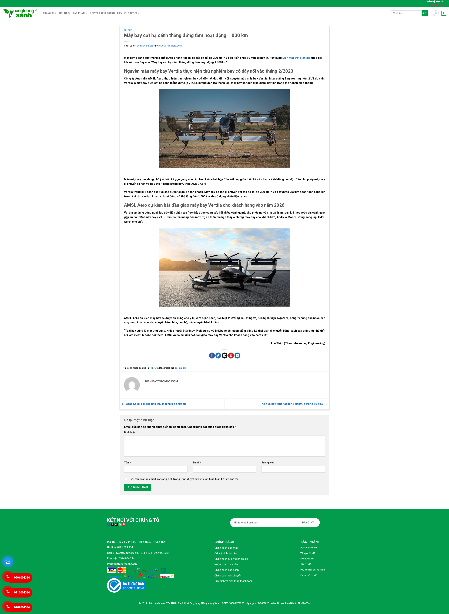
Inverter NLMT (307, 558)
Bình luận (131, 432)
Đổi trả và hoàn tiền (226, 553)
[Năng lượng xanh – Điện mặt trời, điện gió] (20, 13)
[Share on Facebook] (212, 356)
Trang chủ (49, 13)
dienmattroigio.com (170, 46)
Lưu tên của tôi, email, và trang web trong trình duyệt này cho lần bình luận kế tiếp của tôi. (184, 479)
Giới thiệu (64, 13)
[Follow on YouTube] (123, 524)
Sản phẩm (79, 13)
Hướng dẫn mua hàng (227, 564)
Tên (127, 462)
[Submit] (425, 13)
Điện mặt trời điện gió (296, 57)
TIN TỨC (128, 30)
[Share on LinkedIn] (237, 356)
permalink (180, 368)
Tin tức (132, 13)
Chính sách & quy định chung (231, 558)
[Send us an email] (116, 524)
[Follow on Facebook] (108, 524)
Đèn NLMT (305, 564)
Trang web (268, 462)
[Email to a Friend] (224, 356)
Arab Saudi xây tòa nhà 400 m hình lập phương (155, 404)
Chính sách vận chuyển (228, 575)
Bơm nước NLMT (308, 547)
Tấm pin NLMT (307, 553)
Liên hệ (121, 13)
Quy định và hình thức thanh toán (234, 581)
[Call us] (120, 524)
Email (197, 462)
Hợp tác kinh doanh (102, 13)
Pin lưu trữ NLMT (308, 575)
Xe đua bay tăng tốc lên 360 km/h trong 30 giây (293, 404)
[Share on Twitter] (218, 356)
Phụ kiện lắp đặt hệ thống (313, 569)
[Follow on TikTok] (112, 524)
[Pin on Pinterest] (231, 356)
